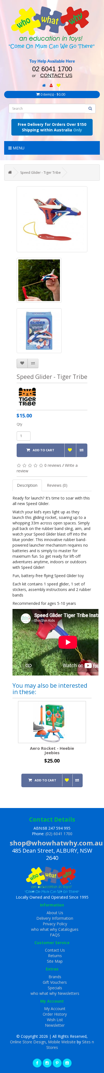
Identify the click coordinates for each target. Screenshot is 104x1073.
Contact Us (55, 950)
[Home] (44, 85)
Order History (55, 1014)
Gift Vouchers (55, 982)
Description (27, 485)
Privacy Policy (55, 923)
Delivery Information (54, 918)
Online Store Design (28, 1041)
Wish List (55, 1019)
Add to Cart (43, 450)
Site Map (55, 961)
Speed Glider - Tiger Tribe (40, 172)
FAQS (55, 934)
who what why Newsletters (55, 993)
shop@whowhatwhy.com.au (56, 842)
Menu (18, 148)
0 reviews (52, 465)
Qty (19, 424)
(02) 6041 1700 (58, 833)
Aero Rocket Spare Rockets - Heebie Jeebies (70, 750)
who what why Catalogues (54, 929)
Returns (55, 955)
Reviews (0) (57, 485)
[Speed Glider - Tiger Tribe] (52, 219)
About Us (55, 912)
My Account (54, 1008)
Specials (55, 987)
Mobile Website (62, 1041)
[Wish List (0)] (58, 85)
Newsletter (55, 1025)
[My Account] (51, 85)
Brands (55, 976)
